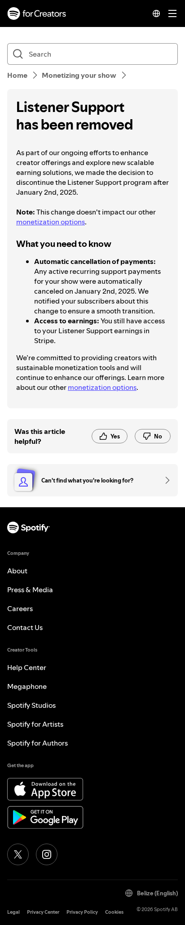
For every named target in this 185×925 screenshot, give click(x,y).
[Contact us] (164, 480)
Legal (13, 912)
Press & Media (30, 589)
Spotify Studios (31, 705)
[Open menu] (172, 13)
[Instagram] (46, 854)
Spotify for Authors (37, 743)
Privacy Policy (82, 912)
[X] (18, 854)
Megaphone (27, 686)
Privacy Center (43, 912)
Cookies (114, 912)
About (17, 571)
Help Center (26, 667)
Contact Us (25, 627)
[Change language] (156, 13)
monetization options (50, 222)
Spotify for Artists (35, 724)
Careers (20, 608)
